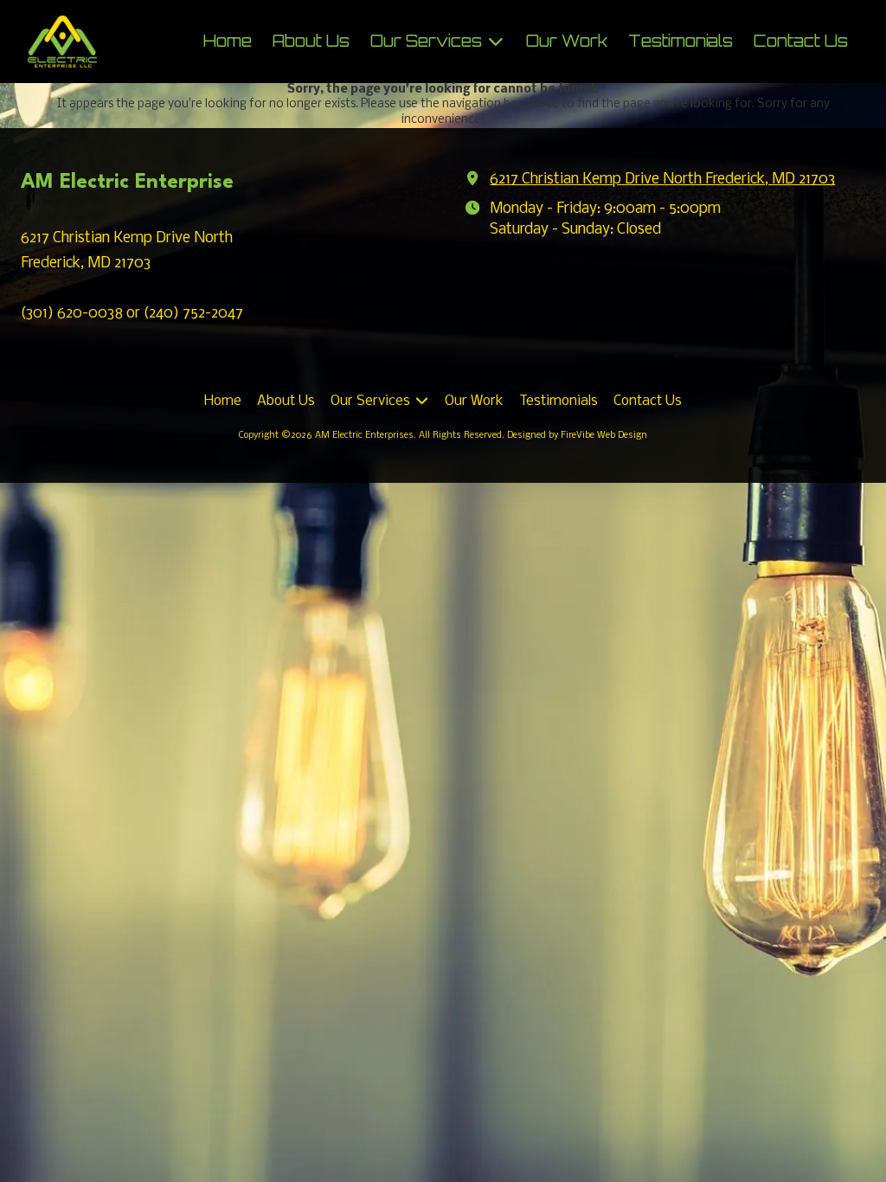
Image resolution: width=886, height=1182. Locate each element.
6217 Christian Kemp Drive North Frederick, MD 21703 (662, 179)
